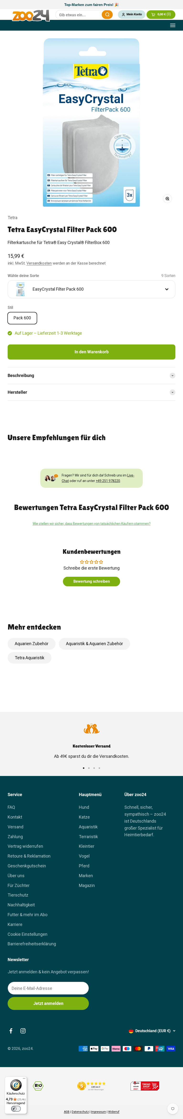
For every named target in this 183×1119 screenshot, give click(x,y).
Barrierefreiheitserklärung (32, 943)
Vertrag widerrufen (25, 846)
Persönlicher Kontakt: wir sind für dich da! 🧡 (91, 5)
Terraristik (88, 836)
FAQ (11, 807)
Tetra (12, 217)
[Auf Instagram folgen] (23, 1031)
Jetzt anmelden (48, 1003)
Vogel (84, 856)
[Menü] (24, 1079)
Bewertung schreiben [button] (91, 581)
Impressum (98, 1111)
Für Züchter (19, 885)
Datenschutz (80, 1111)
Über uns (16, 875)
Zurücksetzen (95, 14)
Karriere (15, 924)
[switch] (16, 1109)
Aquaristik (88, 826)
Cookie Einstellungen (27, 934)
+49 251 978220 (108, 481)
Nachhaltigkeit (21, 904)
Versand (15, 826)
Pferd (84, 865)
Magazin (87, 885)
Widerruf (113, 1111)
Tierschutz (18, 894)
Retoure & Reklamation (29, 856)
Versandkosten (39, 263)
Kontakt (15, 817)
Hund (84, 807)
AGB (67, 1111)
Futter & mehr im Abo (27, 914)
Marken (86, 875)
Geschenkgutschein (27, 865)
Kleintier (86, 846)
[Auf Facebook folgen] (11, 1031)
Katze (84, 817)
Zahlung (15, 836)
